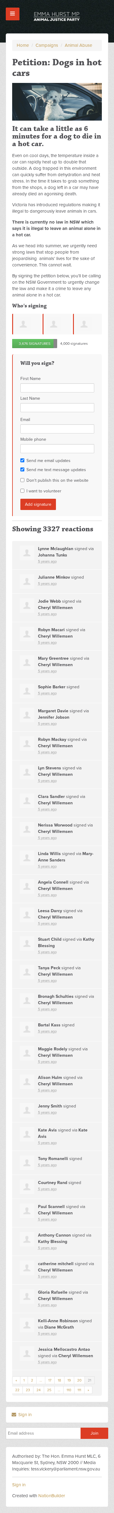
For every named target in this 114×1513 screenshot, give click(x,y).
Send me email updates (48, 460)
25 (49, 1390)
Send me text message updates (56, 469)
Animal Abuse (78, 45)
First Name (30, 378)
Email (25, 419)
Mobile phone (33, 439)
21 (89, 1380)
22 (17, 1390)
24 (38, 1390)
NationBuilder (51, 1495)
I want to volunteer (43, 491)
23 (28, 1390)
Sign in (24, 1414)
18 (59, 1380)
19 (69, 1380)
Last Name (30, 398)
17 (49, 1380)
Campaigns (47, 45)
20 (79, 1380)
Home (23, 45)
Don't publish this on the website (57, 480)
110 (69, 1390)
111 (79, 1390)
